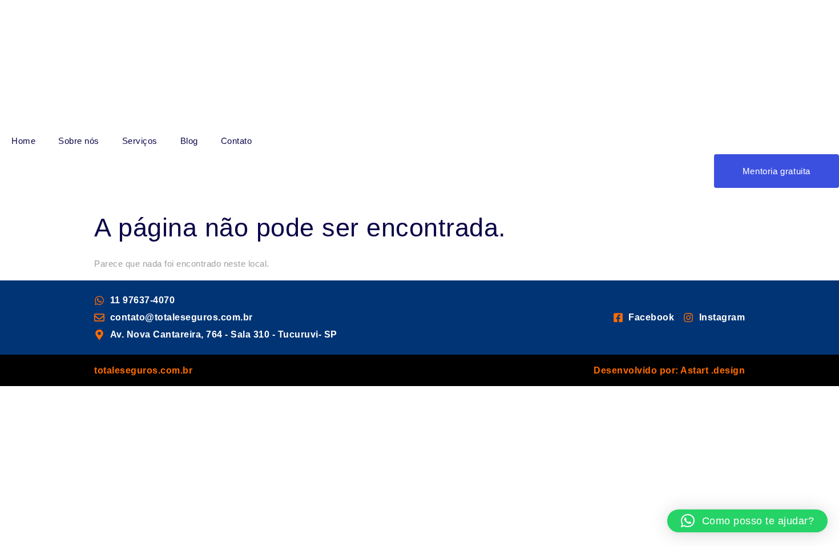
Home (23, 141)
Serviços (140, 141)
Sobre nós (78, 141)
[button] (747, 520)
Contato (236, 141)
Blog (189, 141)
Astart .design (712, 370)
